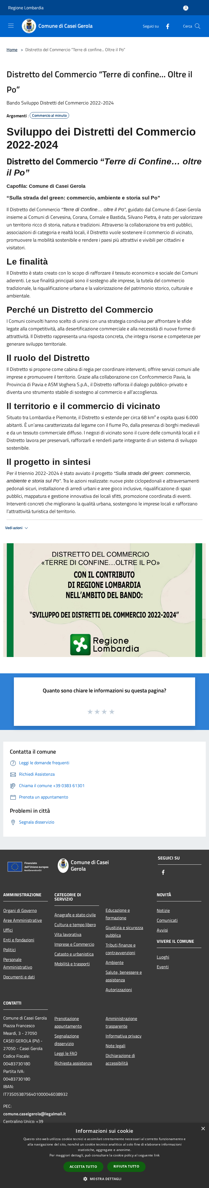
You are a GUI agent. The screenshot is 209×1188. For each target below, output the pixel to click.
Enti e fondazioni (18, 940)
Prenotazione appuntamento (68, 1022)
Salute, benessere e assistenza (124, 976)
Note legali (115, 1045)
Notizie (163, 910)
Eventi (163, 966)
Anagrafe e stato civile (75, 914)
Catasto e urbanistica (74, 954)
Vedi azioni (14, 528)
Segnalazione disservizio (66, 1040)
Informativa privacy (124, 1036)
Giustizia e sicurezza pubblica (124, 931)
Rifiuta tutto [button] (126, 1166)
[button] (104, 1178)
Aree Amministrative (22, 920)
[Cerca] (197, 26)
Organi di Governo (20, 910)
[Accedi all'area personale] (185, 8)
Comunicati (167, 920)
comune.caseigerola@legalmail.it (34, 1113)
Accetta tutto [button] (83, 1166)
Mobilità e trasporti (72, 963)
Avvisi (162, 930)
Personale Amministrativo (17, 963)
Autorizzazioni (119, 989)
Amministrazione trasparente (121, 1022)
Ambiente (115, 962)
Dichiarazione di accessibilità (120, 1059)
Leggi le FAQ (65, 1053)
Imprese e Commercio (74, 944)
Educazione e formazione (118, 914)
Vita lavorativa (67, 934)
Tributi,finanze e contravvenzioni (121, 949)
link (156, 1155)
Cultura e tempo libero (75, 924)
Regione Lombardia (26, 7)
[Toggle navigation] (11, 25)
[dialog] (104, 1155)
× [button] (203, 1129)
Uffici (8, 930)
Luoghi (163, 957)
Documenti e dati (19, 977)
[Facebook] (165, 26)
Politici (9, 949)
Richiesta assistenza (73, 1063)
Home (12, 49)
